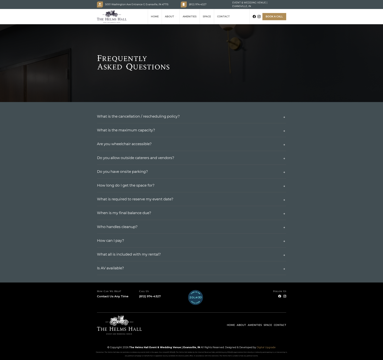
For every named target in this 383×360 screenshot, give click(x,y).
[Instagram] (259, 16)
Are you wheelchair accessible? (124, 144)
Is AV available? (110, 268)
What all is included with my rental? (129, 254)
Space (207, 16)
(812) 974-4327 (150, 296)
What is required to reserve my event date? (135, 199)
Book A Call (274, 16)
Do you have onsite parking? (122, 171)
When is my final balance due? (124, 213)
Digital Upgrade (266, 347)
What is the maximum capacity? (126, 130)
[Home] (119, 325)
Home (155, 16)
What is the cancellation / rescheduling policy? (138, 116)
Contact (223, 16)
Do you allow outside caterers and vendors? (135, 158)
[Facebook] (254, 16)
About (169, 16)
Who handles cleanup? (117, 227)
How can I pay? (110, 240)
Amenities (190, 16)
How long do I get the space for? (126, 185)
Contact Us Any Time (112, 296)
